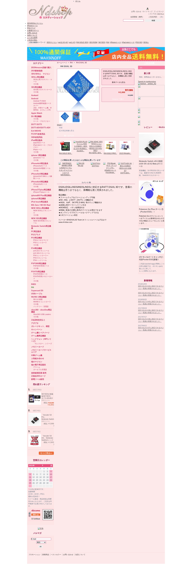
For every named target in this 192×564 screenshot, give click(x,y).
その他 (35, 84)
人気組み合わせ (37, 358)
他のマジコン (36, 362)
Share (59, 125)
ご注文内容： (153, 17)
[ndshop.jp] (50, 20)
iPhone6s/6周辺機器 (39, 182)
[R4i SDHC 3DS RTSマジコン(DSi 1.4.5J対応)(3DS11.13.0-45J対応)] (95, 151)
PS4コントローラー (40, 256)
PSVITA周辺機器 (38, 272)
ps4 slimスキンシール (41, 253)
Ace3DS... (80, 151)
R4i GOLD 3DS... (65, 153)
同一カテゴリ (69, 136)
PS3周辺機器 (36, 238)
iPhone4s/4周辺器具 (39, 163)
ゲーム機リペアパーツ (40, 333)
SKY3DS (101, 42)
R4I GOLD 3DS (82, 42)
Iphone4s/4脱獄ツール (41, 168)
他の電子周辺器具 (38, 365)
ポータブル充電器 (40, 370)
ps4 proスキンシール (41, 251)
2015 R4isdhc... (125, 153)
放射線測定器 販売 (38, 373)
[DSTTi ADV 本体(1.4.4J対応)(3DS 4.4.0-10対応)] (125, 171)
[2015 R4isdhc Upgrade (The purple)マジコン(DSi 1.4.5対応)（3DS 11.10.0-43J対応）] (125, 151)
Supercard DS (37, 291)
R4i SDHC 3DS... (95, 153)
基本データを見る (118, 82)
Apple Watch (36, 113)
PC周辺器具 (36, 231)
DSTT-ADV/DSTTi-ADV (40, 128)
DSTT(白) (95, 166)
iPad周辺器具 (36, 140)
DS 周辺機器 (36, 116)
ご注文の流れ (32, 40)
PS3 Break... (110, 172)
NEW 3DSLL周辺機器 (40, 208)
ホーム (77, 1)
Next (134, 146)
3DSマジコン (52, 42)
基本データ (66, 182)
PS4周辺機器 (36, 248)
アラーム (36, 367)
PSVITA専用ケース (40, 274)
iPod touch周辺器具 (39, 202)
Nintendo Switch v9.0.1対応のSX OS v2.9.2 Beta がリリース (151, 163)
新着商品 (45, 555)
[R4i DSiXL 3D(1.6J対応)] (64, 122)
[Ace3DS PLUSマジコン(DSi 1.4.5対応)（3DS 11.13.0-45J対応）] (81, 149)
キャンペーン (36, 329)
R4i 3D (80, 166)
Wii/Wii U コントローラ (42, 302)
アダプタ (35, 323)
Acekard (34, 95)
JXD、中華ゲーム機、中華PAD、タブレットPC (42, 109)
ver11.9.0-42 (63, 42)
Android (34, 98)
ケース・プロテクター (41, 121)
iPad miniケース (128, 42)
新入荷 (147, 73)
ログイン (160, 14)
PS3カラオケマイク (40, 240)
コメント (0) (86, 182)
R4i (107, 42)
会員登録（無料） (137, 17)
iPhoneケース (32, 26)
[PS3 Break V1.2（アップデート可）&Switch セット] (110, 170)
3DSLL (146, 42)
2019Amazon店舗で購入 (41, 67)
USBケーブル (36, 294)
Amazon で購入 (118, 99)
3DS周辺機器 (36, 87)
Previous (57, 146)
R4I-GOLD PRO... (110, 153)
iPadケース (37, 150)
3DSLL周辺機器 (37, 77)
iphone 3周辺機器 (38, 155)
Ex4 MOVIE (36, 131)
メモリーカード (37, 347)
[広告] (40, 528)
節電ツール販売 (37, 379)
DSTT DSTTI (36, 124)
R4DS (33, 284)
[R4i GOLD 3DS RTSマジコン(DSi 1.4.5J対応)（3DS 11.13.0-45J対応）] (65, 151)
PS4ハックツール (40, 260)
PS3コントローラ (40, 243)
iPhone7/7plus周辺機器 (41, 190)
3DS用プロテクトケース (42, 90)
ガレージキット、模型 (40, 326)
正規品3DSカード (38, 376)
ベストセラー (56, 555)
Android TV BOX (39, 101)
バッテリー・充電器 (40, 306)
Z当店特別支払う (38, 320)
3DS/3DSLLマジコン (35, 23)
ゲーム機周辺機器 (38, 336)
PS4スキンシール (40, 258)
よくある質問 (32, 38)
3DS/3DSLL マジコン (40, 74)
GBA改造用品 (36, 137)
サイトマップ (147, 12)
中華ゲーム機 (36, 355)
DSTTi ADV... (125, 173)
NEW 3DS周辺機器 (39, 218)
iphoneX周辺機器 (38, 199)
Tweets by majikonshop (147, 82)
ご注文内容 (149, 63)
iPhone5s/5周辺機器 (39, 174)
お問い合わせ (136, 12)
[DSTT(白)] (95, 163)
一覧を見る (161, 127)
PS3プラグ (31, 28)
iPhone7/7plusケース (41, 192)
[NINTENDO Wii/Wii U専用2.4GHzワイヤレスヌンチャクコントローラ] (66, 173)
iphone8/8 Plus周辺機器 (41, 195)
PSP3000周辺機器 (38, 263)
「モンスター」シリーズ (42, 344)
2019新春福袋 (36, 71)
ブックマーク (159, 12)
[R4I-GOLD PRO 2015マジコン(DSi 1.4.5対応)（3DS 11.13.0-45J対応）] (110, 151)
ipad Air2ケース (39, 143)
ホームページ (62, 63)
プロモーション (34, 555)
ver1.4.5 (72, 42)
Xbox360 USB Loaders (42, 314)
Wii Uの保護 (37, 299)
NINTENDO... (66, 175)
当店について (32, 35)
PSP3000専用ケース (41, 266)
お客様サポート (33, 30)
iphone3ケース (39, 158)
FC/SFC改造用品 (38, 134)
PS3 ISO (139, 42)
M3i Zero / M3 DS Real (40, 205)
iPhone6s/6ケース (40, 184)
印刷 (60, 128)
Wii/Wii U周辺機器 (39, 297)
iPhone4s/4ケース (40, 166)
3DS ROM (93, 42)
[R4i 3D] (80, 163)
